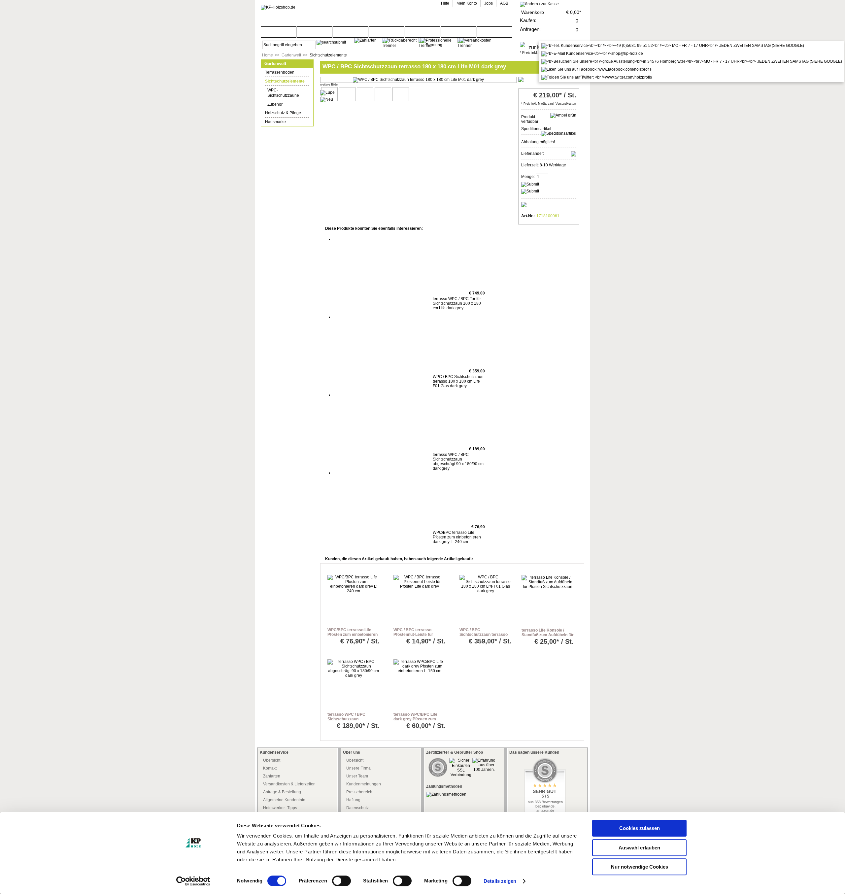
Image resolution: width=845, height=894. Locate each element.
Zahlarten (271, 776)
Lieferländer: (532, 153)
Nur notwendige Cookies (639, 867)
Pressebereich (359, 792)
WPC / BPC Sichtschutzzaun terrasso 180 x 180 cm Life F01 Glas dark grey (458, 381)
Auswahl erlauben (639, 847)
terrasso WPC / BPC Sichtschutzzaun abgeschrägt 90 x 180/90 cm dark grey (458, 461)
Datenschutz (357, 808)
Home (267, 55)
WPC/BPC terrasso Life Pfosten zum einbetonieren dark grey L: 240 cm (457, 537)
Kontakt (270, 768)
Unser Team (357, 776)
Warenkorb (532, 12)
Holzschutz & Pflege (283, 113)
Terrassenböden (279, 72)
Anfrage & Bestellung (282, 792)
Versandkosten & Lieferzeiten (289, 784)
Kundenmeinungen (363, 784)
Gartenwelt (291, 55)
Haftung (353, 800)
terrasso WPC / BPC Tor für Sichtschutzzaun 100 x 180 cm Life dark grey (457, 303)
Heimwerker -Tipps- (280, 808)
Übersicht (271, 760)
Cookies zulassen (639, 828)
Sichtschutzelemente (328, 55)
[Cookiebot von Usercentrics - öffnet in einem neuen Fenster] (193, 881)
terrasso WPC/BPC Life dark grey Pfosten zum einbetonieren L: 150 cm (416, 719)
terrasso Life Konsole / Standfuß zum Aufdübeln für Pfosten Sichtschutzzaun (548, 635)
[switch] (341, 881)
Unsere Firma (358, 768)
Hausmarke (275, 122)
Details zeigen (500, 881)
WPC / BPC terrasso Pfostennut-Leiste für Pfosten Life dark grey (414, 634)
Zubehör (275, 104)
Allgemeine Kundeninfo (284, 800)
